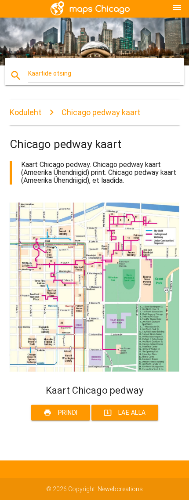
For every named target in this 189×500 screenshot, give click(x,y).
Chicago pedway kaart (101, 112)
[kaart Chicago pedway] (95, 369)
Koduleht (25, 112)
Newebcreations (120, 489)
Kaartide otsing (49, 73)
